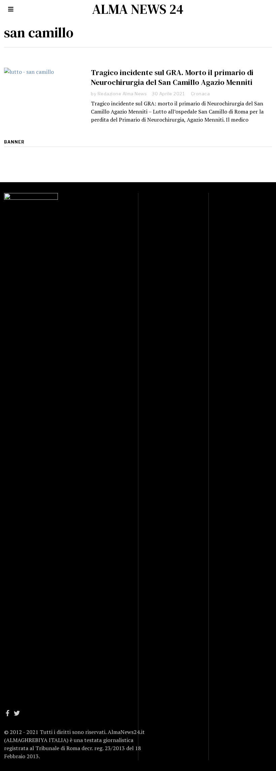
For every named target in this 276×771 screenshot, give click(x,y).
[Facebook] (7, 713)
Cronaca (200, 93)
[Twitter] (17, 713)
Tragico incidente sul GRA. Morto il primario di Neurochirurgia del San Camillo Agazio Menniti (172, 77)
